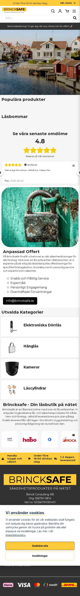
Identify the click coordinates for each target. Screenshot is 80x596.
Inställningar (40, 555)
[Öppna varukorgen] (67, 11)
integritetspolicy (15, 535)
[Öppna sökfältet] (53, 11)
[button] (73, 165)
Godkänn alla (40, 545)
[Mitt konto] (60, 11)
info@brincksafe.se (20, 301)
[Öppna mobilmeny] (74, 11)
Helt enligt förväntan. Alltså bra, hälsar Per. (28, 170)
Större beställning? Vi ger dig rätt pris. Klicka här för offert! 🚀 (40, 26)
